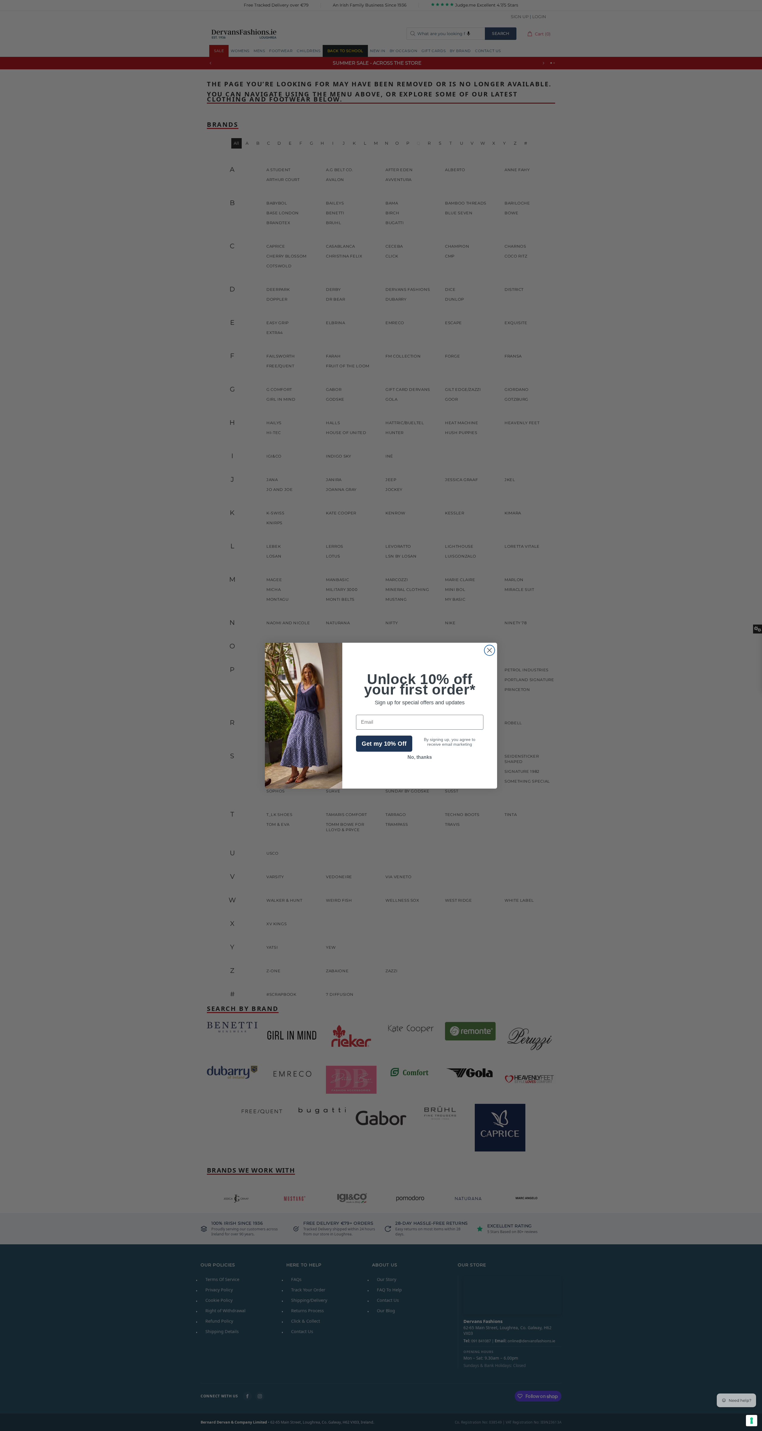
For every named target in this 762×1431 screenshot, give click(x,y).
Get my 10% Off (384, 743)
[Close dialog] (489, 650)
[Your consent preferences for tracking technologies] (751, 1420)
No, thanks (419, 757)
